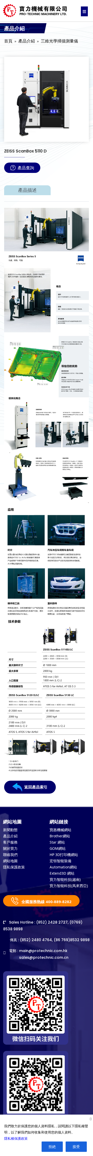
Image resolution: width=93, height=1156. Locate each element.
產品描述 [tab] (27, 190)
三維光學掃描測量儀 (59, 41)
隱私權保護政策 (16, 1138)
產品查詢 (26, 168)
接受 (76, 1146)
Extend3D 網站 (62, 873)
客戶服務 (10, 842)
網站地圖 (10, 860)
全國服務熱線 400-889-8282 (46, 901)
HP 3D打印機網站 (64, 854)
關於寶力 (10, 848)
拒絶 (52, 1146)
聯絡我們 (10, 854)
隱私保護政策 (14, 867)
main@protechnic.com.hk (43, 950)
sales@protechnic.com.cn (43, 957)
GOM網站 (58, 848)
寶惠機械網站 (60, 829)
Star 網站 (57, 842)
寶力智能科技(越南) (65, 879)
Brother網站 (60, 835)
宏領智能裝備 (60, 860)
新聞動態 (10, 829)
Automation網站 (63, 867)
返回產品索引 (36, 787)
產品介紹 (26, 41)
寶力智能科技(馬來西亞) (69, 885)
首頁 (8, 41)
